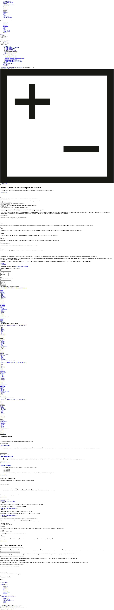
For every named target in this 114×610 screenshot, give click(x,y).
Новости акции (6, 16)
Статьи (4, 15)
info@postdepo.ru (3, 37)
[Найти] (12, 595)
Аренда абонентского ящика (8, 4)
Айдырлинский (3, 309)
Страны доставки (11, 608)
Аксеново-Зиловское (4, 316)
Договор (4, 11)
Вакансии (5, 10)
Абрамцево (2, 296)
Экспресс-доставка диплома (11, 59)
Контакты (5, 7)
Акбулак (2, 312)
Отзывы (4, 13)
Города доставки (3, 608)
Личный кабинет (3, 68)
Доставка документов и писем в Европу (13, 60)
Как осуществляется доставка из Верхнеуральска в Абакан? (12, 547)
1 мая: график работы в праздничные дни (8, 515)
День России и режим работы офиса (7, 501)
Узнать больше (3, 540)
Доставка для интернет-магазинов (12, 47)
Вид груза (2, 272)
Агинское (2, 301)
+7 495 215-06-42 (3, 36)
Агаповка (2, 298)
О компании (5, 8)
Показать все (3, 264)
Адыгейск (2, 305)
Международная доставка (8, 2)
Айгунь (2, 308)
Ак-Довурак (2, 311)
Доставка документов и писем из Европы (13, 61)
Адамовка (2, 304)
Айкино (2, 310)
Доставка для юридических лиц (11, 52)
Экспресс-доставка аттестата (11, 56)
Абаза (1, 290)
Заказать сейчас (3, 453)
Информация (5, 12)
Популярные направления (10, 50)
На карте (5, 41)
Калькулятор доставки (7, 17)
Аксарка (2, 315)
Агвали (2, 299)
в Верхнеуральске (19, 266)
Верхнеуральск (19, 67)
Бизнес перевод (6, 5)
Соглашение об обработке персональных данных (10, 606)
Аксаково (2, 314)
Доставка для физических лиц (11, 51)
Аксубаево (2, 317)
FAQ (4, 14)
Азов (1, 307)
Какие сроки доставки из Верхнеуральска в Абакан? (10, 551)
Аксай (1, 313)
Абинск (2, 295)
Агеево (1, 300)
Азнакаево (2, 306)
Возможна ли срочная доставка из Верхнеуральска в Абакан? (12, 564)
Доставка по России (7, 1)
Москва (2, 500)
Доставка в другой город (10, 48)
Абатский (2, 292)
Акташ (1, 319)
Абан (1, 291)
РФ (4, 500)
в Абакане (26, 266)
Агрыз (1, 302)
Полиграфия (5, 6)
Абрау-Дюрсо (3, 297)
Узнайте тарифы (3, 192)
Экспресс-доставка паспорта (11, 55)
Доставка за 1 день (9, 49)
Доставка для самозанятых (10, 53)
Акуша (1, 320)
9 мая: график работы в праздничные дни (8, 508)
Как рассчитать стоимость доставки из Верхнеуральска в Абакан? (13, 560)
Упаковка (5, 3)
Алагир (2, 321)
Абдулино (2, 293)
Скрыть (2, 263)
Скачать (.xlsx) (3, 496)
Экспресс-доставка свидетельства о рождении (14, 58)
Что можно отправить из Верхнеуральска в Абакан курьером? (12, 556)
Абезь (1, 294)
